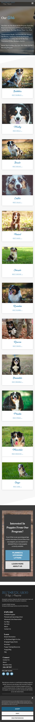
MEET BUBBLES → (17, 95)
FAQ (5, 652)
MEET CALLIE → (17, 202)
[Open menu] (32, 3)
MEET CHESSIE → (17, 274)
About (6, 626)
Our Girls (6, 624)
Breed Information (9, 637)
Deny (17, 713)
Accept (17, 709)
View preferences (17, 718)
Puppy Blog (7, 649)
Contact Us (7, 629)
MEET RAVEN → (17, 346)
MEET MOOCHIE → (17, 454)
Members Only (7, 665)
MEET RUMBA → (17, 310)
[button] (32, 698)
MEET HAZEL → (17, 238)
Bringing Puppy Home (11, 642)
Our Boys (7, 622)
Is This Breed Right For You (12, 639)
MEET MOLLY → (17, 131)
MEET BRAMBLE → (17, 382)
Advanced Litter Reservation (12, 619)
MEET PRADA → (17, 418)
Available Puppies (9, 614)
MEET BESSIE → (18, 166)
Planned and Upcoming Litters (13, 617)
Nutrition (7, 644)
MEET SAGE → (17, 487)
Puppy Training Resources (12, 647)
